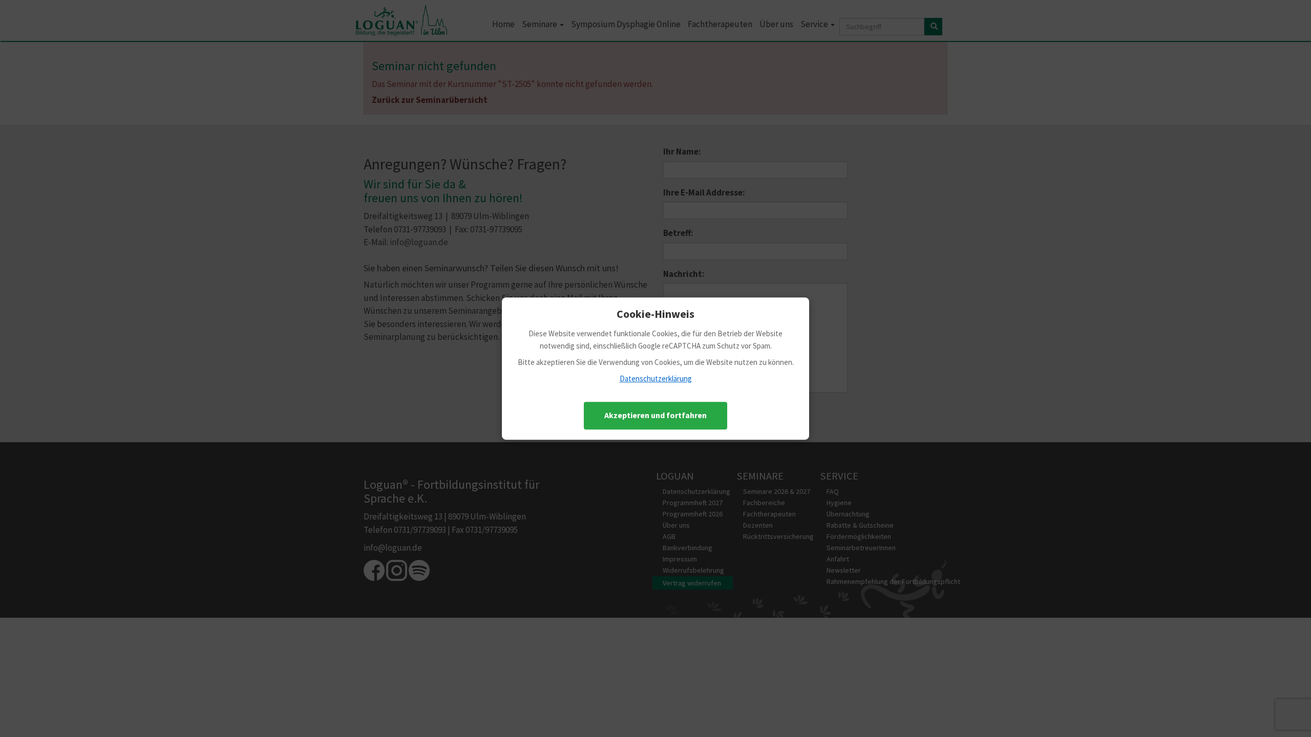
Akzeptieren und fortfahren (655, 415)
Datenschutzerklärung (656, 378)
